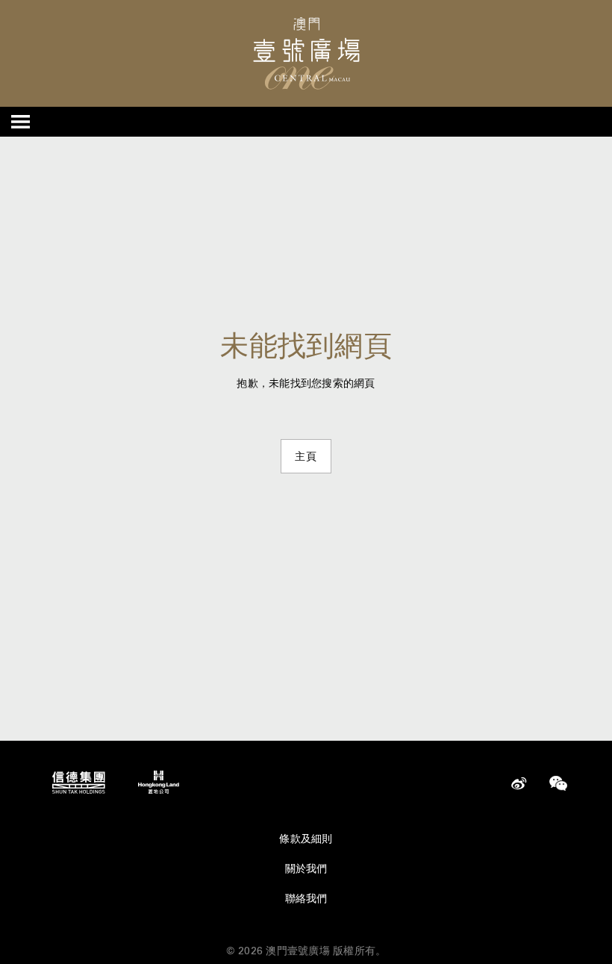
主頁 (306, 456)
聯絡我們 (306, 898)
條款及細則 (305, 838)
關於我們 (306, 868)
